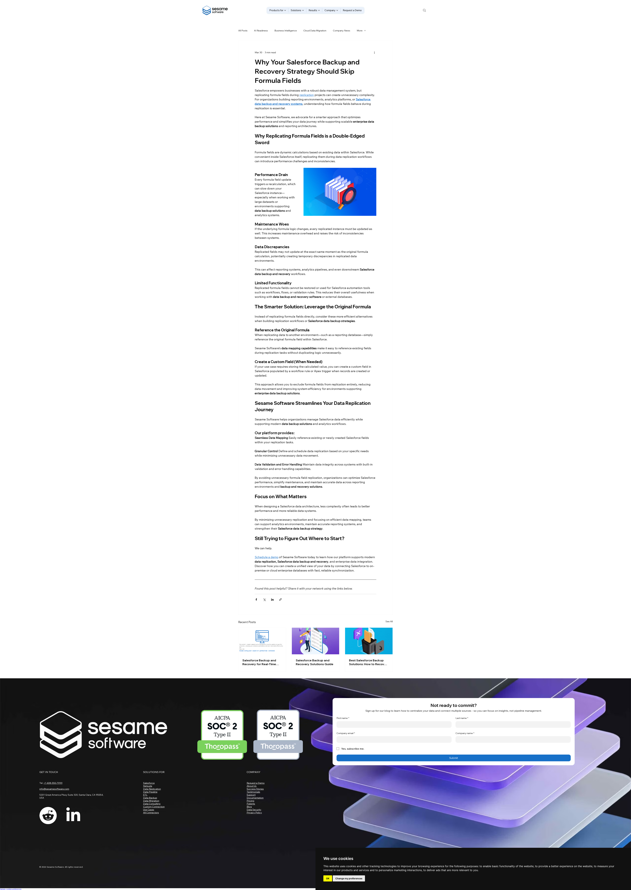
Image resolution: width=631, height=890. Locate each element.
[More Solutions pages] (303, 10)
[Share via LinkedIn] (272, 599)
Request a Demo (256, 783)
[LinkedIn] (73, 815)
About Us (252, 785)
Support (251, 794)
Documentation (255, 797)
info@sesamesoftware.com (54, 788)
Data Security (254, 809)
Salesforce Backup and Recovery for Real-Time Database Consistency (259, 662)
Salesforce (149, 783)
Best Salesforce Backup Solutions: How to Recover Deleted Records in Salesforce (368, 662)
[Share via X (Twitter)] (264, 599)
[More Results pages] (319, 10)
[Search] (424, 10)
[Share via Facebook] (256, 599)
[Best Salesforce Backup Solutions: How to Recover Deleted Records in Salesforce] (369, 641)
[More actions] (374, 52)
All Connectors (151, 812)
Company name (465, 733)
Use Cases (148, 809)
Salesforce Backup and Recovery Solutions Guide (314, 662)
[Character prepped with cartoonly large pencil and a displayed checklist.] (315, 641)
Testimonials (253, 791)
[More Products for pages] (285, 10)
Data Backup (150, 797)
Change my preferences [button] (348, 878)
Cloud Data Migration (314, 30)
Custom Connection (154, 806)
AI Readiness (261, 30)
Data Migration (151, 800)
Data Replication (152, 788)
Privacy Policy (254, 812)
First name (343, 718)
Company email (346, 733)
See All (389, 621)
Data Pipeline (150, 791)
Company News (341, 30)
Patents (251, 803)
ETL (145, 794)
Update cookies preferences (10, 889)
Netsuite (147, 785)
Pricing (250, 800)
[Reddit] (48, 815)
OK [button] (327, 878)
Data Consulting (151, 803)
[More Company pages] (337, 10)
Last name (462, 718)
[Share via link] (280, 599)
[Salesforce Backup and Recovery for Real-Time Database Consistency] (262, 641)
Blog (249, 806)
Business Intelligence (285, 30)
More (359, 30)
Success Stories (255, 788)
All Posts (242, 30)
